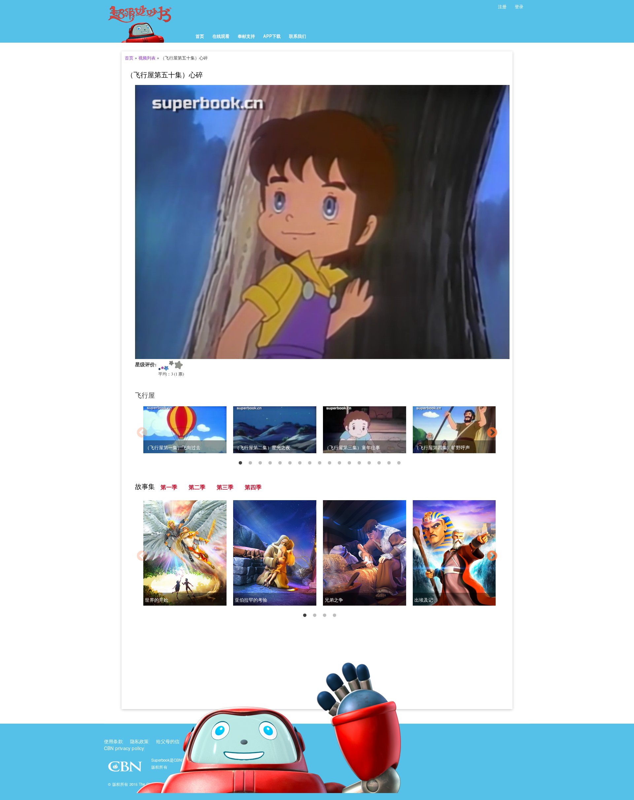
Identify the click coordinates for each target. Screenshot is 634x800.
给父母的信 (168, 741)
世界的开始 (156, 600)
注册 (502, 6)
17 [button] (399, 463)
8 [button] (309, 463)
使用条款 (113, 741)
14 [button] (369, 463)
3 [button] (260, 463)
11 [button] (339, 463)
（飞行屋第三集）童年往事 (352, 447)
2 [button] (250, 463)
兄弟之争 (334, 600)
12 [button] (349, 463)
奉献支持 (246, 36)
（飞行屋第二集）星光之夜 (262, 447)
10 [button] (329, 463)
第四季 (253, 487)
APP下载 (272, 36)
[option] (317, 433)
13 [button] (359, 463)
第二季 (197, 487)
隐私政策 (139, 741)
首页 (199, 36)
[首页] (148, 21)
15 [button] (379, 463)
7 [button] (300, 463)
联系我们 (297, 36)
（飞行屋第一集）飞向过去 (172, 447)
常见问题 (222, 741)
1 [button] (240, 463)
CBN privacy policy (124, 748)
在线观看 (220, 36)
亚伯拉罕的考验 (251, 600)
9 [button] (319, 463)
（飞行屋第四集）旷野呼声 (442, 447)
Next (492, 433)
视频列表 (147, 58)
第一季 (168, 487)
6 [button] (290, 463)
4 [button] (270, 463)
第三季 (225, 487)
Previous (142, 433)
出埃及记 (423, 600)
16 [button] (389, 463)
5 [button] (280, 463)
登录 (519, 6)
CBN (126, 768)
